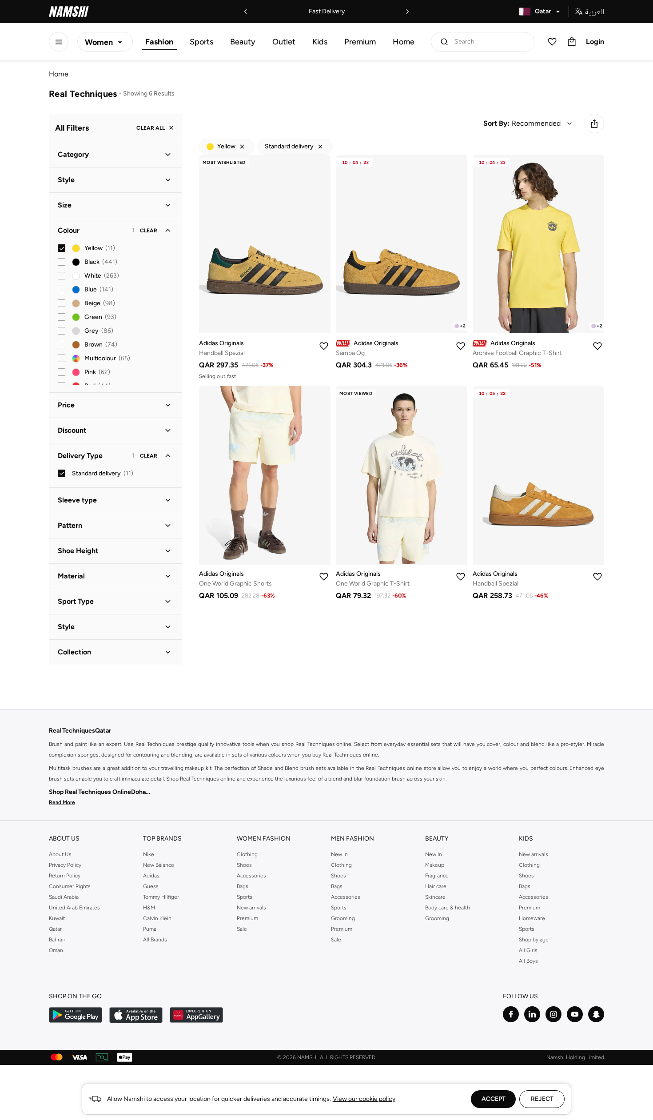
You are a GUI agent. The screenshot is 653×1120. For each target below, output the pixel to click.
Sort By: (496, 123)
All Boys (528, 961)
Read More (62, 802)
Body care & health (447, 908)
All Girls (528, 950)
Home (403, 42)
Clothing (247, 854)
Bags (242, 886)
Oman (56, 950)
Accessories (251, 876)
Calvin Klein (157, 918)
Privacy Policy (65, 865)
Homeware (532, 918)
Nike (148, 854)
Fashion (159, 42)
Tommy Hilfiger (161, 897)
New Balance (158, 865)
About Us (60, 854)
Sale (242, 929)
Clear (148, 230)
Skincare (435, 897)
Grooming (343, 918)
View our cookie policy (364, 1099)
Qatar (55, 929)
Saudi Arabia (64, 897)
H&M (149, 908)
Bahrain (58, 940)
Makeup (434, 865)
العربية (594, 11)
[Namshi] (69, 11)
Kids (319, 42)
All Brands (155, 940)
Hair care (435, 886)
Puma (149, 929)
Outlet (283, 42)
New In (339, 854)
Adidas (151, 876)
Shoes (244, 865)
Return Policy (64, 876)
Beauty (242, 42)
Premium (360, 42)
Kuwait (57, 918)
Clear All (150, 128)
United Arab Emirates (74, 908)
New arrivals (251, 908)
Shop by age (534, 940)
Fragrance (437, 876)
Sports (201, 42)
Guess (151, 886)
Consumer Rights (70, 886)
